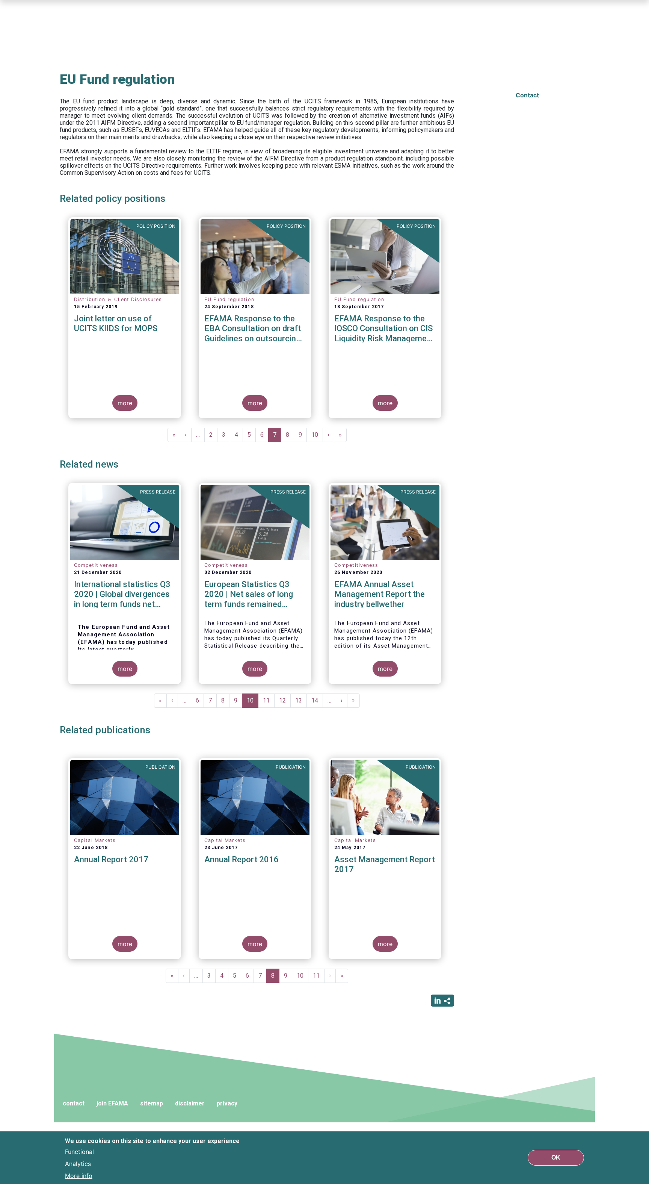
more (125, 403)
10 (317, 434)
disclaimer (190, 1103)
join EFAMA (112, 1103)
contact (74, 1103)
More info (78, 1175)
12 (285, 700)
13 (301, 700)
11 (269, 700)
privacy (227, 1103)
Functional (79, 1151)
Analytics (78, 1163)
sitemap (151, 1103)
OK (555, 1157)
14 (317, 700)
